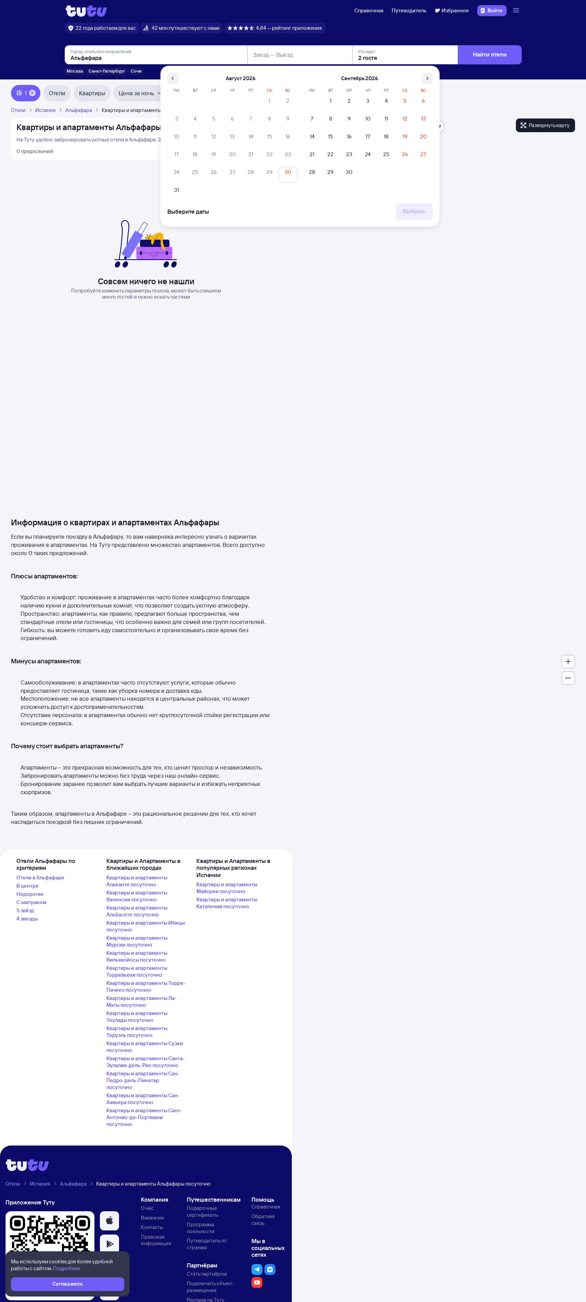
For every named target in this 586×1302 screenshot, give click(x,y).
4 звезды (27, 918)
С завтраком (31, 902)
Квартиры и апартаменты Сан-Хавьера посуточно (143, 1098)
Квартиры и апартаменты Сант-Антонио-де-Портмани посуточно (144, 1117)
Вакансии (152, 1217)
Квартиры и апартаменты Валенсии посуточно (136, 896)
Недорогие (30, 894)
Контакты (152, 1227)
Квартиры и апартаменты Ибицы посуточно (145, 926)
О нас (147, 1208)
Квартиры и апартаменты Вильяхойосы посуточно (136, 956)
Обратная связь (263, 1219)
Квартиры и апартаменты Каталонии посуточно (226, 903)
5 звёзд (25, 910)
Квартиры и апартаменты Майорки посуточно (226, 887)
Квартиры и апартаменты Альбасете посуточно (136, 911)
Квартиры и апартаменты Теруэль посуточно (136, 1031)
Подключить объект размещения (210, 1286)
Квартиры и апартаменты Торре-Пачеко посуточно (145, 986)
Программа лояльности (200, 1228)
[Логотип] (86, 10)
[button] (109, 1220)
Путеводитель (409, 10)
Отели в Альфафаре (40, 877)
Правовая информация (156, 1240)
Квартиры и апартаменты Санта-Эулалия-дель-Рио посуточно (145, 1061)
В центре (27, 885)
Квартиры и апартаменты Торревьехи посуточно (136, 971)
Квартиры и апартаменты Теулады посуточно (136, 1016)
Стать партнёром (207, 1273)
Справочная (368, 10)
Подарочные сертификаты (202, 1211)
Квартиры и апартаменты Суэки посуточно (144, 1046)
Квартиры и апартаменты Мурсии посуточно (136, 941)
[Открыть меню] (517, 11)
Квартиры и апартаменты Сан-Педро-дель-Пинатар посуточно (143, 1080)
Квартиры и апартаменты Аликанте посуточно (136, 881)
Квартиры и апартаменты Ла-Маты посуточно (141, 1001)
